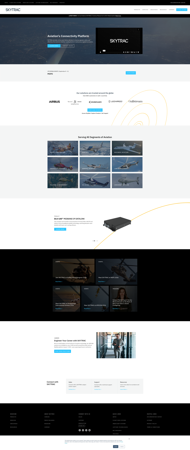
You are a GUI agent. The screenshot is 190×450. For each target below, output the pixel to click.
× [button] (129, 438)
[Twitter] (86, 430)
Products (137, 9)
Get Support (105, 113)
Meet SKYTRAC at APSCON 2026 (95, 305)
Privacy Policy (152, 423)
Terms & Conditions (153, 427)
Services (145, 9)
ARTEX (6, 2)
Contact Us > (72, 389)
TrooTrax (62, 2)
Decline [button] (122, 446)
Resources (163, 9)
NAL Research (54, 2)
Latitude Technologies (42, 2)
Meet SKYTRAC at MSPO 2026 (108, 277)
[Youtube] (89, 430)
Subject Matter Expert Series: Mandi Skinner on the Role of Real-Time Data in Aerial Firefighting (122, 302)
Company (171, 9)
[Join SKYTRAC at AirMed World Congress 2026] (73, 272)
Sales (80, 416)
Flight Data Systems (15, 2)
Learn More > (123, 389)
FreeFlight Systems (28, 2)
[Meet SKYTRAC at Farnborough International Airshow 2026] (66, 299)
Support (81, 420)
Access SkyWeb (86, 113)
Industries (154, 9)
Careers (47, 416)
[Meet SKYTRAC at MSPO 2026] (116, 272)
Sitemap (149, 420)
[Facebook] (83, 430)
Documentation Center (178, 2)
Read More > (59, 281)
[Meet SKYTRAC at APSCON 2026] (95, 299)
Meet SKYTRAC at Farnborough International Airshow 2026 (66, 304)
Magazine (116, 288)
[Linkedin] (80, 430)
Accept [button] (115, 446)
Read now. (118, 15)
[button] (92, 240)
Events (58, 261)
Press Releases (49, 420)
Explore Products (96, 113)
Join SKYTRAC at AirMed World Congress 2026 (71, 277)
